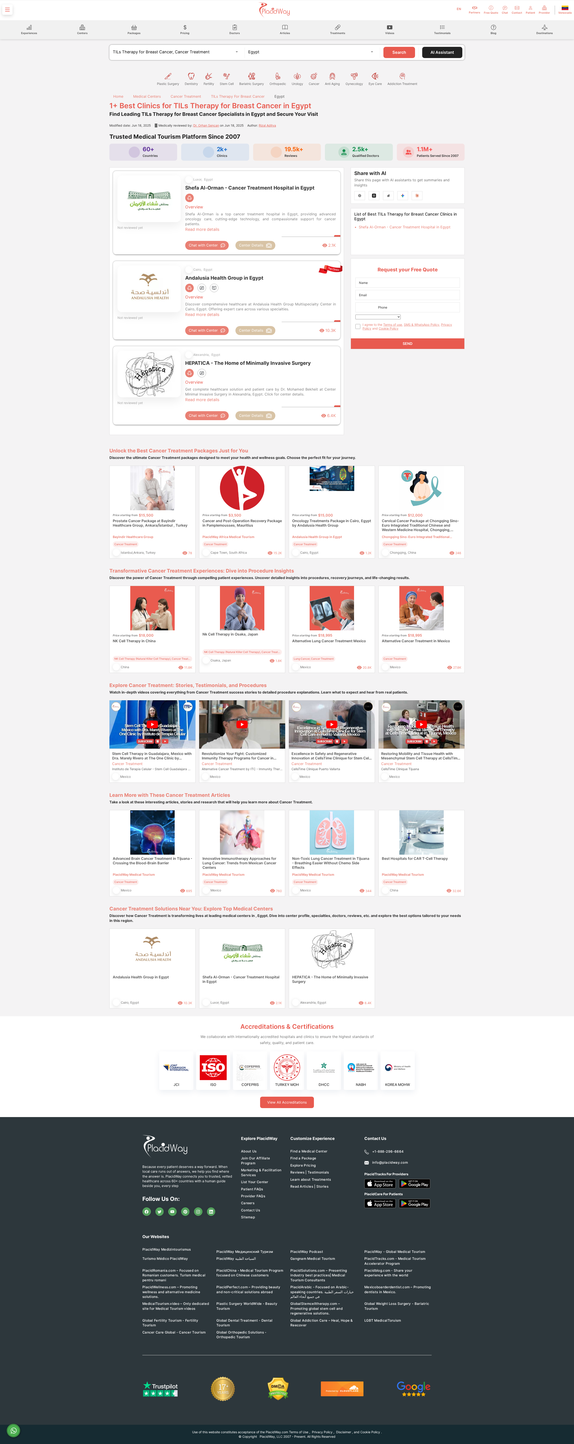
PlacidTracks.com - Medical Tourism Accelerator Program (395, 1260)
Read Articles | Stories (309, 1186)
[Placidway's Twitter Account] (159, 1211)
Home (117, 96)
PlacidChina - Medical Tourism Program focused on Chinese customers (249, 1272)
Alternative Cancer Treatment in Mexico (416, 641)
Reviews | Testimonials (309, 1172)
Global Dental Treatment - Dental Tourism (244, 1322)
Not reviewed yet (130, 227)
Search (399, 52)
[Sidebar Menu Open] (7, 9)
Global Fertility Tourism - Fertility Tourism (170, 1322)
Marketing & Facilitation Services (261, 1172)
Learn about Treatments (310, 1179)
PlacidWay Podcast (306, 1251)
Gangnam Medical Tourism (312, 1258)
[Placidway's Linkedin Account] (211, 1211)
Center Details (251, 245)
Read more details (202, 229)
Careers (247, 1203)
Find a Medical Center (308, 1151)
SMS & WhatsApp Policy (421, 324)
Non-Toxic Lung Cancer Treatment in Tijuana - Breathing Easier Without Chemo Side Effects (330, 863)
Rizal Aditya (267, 125)
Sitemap (248, 1217)
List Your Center (254, 1182)
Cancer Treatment (186, 96)
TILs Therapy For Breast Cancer (238, 96)
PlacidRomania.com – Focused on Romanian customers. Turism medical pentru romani (173, 1275)
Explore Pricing (303, 1165)
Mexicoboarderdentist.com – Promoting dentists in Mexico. (397, 1289)
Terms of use (392, 324)
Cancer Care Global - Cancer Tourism (174, 1332)
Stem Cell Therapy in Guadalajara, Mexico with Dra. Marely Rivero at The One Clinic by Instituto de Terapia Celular (152, 755)
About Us (249, 1151)
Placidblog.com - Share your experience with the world (388, 1272)
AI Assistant (442, 52)
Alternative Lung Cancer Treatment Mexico (329, 641)
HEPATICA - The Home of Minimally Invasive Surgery (330, 979)
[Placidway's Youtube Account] (172, 1211)
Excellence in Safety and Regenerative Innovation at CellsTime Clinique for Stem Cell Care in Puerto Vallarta (330, 755)
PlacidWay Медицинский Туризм (244, 1251)
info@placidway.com (390, 1162)
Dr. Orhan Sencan (206, 125)
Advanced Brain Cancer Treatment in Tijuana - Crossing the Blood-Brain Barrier (152, 860)
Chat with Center (203, 245)
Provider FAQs (253, 1196)
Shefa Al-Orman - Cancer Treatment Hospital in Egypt (404, 227)
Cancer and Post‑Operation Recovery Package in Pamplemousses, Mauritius (242, 523)
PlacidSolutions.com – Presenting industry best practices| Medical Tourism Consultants (318, 1275)
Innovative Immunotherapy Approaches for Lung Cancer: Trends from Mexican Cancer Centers (239, 863)
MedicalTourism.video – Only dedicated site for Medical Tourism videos (175, 1305)
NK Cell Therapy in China (134, 641)
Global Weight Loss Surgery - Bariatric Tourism (396, 1305)
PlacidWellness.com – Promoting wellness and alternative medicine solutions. (171, 1292)
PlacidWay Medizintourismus (166, 1249)
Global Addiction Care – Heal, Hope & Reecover (321, 1322)
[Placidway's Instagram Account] (198, 1211)
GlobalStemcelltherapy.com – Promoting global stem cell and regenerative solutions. (316, 1308)
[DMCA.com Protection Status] (278, 1389)
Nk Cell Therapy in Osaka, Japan (230, 634)
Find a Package (303, 1158)
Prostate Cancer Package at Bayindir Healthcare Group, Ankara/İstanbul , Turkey (150, 523)
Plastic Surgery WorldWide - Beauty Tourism (246, 1305)
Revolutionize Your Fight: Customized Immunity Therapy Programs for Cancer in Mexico (238, 755)
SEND (408, 343)
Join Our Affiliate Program (255, 1160)
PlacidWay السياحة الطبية (236, 1258)
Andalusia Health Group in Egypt (141, 977)
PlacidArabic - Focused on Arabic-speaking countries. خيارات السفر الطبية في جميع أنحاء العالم (322, 1292)
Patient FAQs (252, 1189)
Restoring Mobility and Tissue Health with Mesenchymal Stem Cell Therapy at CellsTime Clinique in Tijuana (420, 755)
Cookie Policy (388, 328)
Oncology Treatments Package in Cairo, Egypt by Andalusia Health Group (331, 523)
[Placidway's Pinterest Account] (185, 1211)
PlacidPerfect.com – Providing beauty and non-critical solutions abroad (248, 1289)
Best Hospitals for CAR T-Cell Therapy (415, 858)
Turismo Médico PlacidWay (165, 1258)
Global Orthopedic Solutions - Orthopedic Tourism (241, 1334)
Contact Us (250, 1210)
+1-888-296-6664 (388, 1151)
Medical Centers (147, 96)
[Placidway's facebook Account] (146, 1211)
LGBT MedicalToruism (382, 1320)
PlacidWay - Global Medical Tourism (394, 1251)
